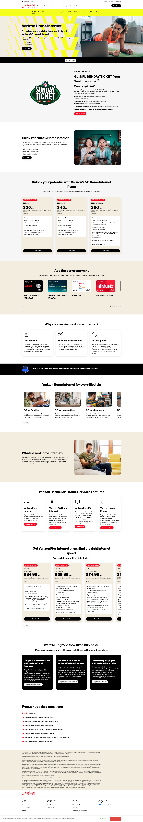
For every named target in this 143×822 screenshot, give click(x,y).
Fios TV (49, 802)
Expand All (25, 713)
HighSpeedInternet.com (89, 368)
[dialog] (72, 13)
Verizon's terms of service (57, 778)
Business (75, 807)
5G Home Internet (27, 802)
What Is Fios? (76, 805)
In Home (111, 1)
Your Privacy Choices (107, 805)
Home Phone (51, 807)
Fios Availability (26, 807)
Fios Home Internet (27, 805)
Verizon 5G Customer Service (105, 346)
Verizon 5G (79, 344)
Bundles (24, 810)
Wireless (105, 1)
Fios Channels (51, 805)
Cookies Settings (104, 819)
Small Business (118, 1)
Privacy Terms (102, 802)
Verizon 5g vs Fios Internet (79, 810)
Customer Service (77, 802)
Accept (115, 819)
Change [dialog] (32, 1)
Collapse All (32, 713)
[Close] (140, 819)
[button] (71, 718)
